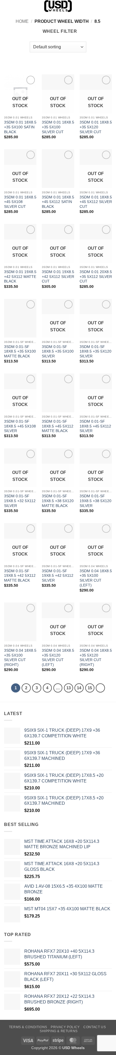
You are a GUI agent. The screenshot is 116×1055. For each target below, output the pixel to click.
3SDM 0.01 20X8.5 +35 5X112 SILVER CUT (96, 276)
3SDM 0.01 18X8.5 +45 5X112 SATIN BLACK (58, 202)
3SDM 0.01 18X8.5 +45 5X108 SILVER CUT (20, 202)
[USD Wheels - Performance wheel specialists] (58, 6)
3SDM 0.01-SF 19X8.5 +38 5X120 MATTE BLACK (58, 500)
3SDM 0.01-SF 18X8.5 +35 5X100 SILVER (58, 351)
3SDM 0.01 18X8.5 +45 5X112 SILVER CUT (96, 202)
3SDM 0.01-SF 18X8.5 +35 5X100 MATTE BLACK (20, 351)
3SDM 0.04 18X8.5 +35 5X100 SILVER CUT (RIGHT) (20, 657)
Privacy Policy (65, 1027)
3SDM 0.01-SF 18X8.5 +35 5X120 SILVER (95, 351)
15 (90, 688)
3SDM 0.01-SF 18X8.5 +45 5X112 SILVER (95, 426)
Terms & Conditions (28, 1027)
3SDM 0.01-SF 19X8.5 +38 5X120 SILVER (95, 500)
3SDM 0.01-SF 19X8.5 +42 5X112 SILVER (57, 575)
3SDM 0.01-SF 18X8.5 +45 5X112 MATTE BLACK (57, 426)
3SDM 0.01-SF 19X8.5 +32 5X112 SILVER (20, 500)
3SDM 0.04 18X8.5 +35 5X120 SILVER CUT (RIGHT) (96, 657)
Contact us (94, 1027)
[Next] (100, 688)
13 (68, 688)
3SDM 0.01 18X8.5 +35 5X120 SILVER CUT (96, 127)
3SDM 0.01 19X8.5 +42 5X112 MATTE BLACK (20, 276)
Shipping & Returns (59, 1031)
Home (22, 21)
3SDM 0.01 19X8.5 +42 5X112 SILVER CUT (58, 276)
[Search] (6, 6)
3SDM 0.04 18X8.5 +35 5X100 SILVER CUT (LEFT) (96, 578)
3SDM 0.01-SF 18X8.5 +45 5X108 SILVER (20, 426)
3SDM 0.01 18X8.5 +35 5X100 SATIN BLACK (20, 127)
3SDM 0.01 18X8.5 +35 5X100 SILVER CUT (58, 127)
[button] (108, 6)
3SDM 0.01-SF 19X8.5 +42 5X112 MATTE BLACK (20, 575)
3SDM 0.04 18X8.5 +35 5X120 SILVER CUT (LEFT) (58, 657)
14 (79, 688)
